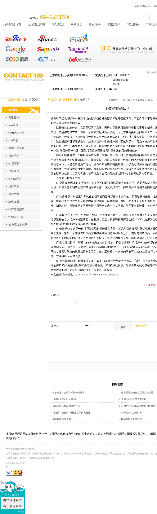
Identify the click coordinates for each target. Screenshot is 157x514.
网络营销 (114, 24)
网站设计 (76, 24)
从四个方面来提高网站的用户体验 (138, 406)
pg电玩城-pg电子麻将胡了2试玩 (137, 100)
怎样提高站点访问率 (131, 412)
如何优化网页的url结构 (64, 399)
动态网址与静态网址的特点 (66, 406)
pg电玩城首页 (12, 24)
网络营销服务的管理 (131, 419)
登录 (123, 327)
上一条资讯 (149, 285)
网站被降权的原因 (61, 419)
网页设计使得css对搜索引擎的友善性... (72, 412)
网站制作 (95, 24)
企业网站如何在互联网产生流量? (138, 392)
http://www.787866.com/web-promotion (97, 274)
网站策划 (58, 24)
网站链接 (133, 155)
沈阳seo (63, 274)
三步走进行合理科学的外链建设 (68, 392)
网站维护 (133, 24)
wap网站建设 (36, 24)
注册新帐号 (140, 325)
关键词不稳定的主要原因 (133, 399)
